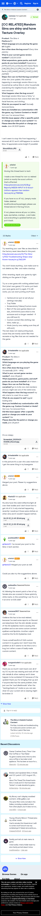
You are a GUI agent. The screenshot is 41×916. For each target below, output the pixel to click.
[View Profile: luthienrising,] (6, 774)
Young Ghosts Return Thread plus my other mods (23, 819)
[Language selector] (15, 3)
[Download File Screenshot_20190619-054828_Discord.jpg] (36, 441)
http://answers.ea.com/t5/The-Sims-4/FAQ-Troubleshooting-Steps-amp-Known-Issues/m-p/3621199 (17, 257)
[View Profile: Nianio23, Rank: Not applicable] (4, 498)
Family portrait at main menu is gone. (21, 840)
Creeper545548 (15, 831)
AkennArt (12, 764)
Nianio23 (11, 497)
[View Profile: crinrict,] (6, 166)
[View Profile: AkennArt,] (6, 753)
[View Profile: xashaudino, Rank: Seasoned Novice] (4, 586)
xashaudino (12, 585)
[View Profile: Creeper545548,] (6, 819)
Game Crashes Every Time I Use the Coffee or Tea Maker (22, 752)
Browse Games (9, 874)
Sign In (35, 3)
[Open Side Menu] (3, 3)
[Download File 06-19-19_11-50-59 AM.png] (28, 525)
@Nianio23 (6, 544)
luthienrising (13, 788)
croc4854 (12, 810)
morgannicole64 (14, 663)
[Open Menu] (37, 9)
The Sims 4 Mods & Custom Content (15, 10)
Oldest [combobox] (34, 236)
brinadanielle (13, 351)
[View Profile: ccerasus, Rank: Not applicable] (5, 17)
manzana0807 (13, 611)
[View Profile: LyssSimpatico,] (6, 841)
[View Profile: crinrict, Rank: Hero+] (4, 243)
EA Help (6, 879)
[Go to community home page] (9, 3)
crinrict (13, 165)
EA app (24, 874)
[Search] (21, 3)
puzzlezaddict (13, 538)
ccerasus (12, 16)
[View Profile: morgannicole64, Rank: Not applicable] (4, 664)
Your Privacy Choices (20, 913)
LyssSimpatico (14, 850)
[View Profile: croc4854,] (6, 798)
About (17, 879)
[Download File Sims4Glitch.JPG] (19, 149)
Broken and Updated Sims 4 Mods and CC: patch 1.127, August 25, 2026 (23, 774)
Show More (7, 704)
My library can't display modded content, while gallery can (22, 797)
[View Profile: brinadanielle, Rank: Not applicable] (4, 352)
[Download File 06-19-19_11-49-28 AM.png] (28, 519)
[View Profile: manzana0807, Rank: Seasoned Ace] (4, 612)
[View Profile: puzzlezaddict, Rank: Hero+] (4, 539)
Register (27, 3)
